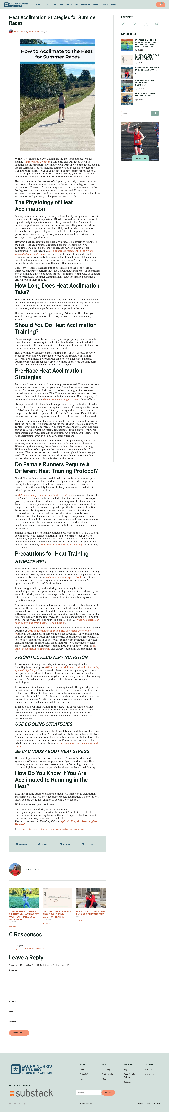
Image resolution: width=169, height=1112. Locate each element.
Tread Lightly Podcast (68, 4)
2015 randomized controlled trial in (53, 632)
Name (12, 1002)
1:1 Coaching (140, 158)
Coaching (38, 4)
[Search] (155, 113)
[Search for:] (88, 1092)
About (47, 4)
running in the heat (61, 829)
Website (12, 1022)
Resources (85, 4)
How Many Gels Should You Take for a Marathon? (146, 83)
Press (95, 4)
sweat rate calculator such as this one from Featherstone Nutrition (57, 621)
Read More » (12, 926)
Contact (104, 4)
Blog (54, 4)
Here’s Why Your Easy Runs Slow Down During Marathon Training (57, 914)
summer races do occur (37, 161)
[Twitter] (135, 24)
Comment (14, 970)
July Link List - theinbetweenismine (30, 948)
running (48, 829)
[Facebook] (123, 24)
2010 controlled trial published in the (57, 668)
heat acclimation (25, 829)
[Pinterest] (157, 24)
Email (12, 1012)
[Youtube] (10, 1104)
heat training (38, 829)
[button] (24, 844)
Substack (115, 4)
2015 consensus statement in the (54, 252)
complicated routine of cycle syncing (61, 544)
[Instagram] (146, 24)
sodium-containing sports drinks (64, 577)
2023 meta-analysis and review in (46, 495)
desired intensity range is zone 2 (61, 399)
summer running (77, 829)
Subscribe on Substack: (20, 1086)
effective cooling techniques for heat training (56, 744)
